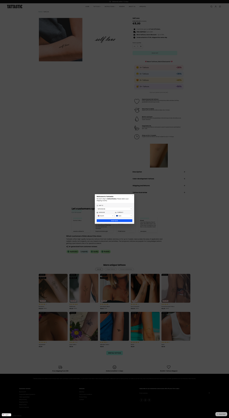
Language (102, 212)
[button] (6, 414)
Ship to (101, 205)
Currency (120, 212)
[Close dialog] (133, 195)
